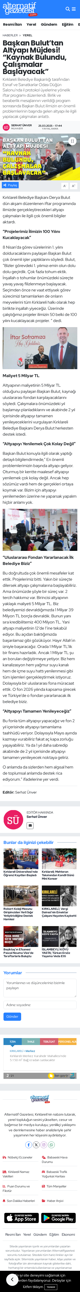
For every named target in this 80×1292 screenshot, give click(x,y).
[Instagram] (43, 1144)
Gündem (49, 24)
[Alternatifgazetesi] (20, 9)
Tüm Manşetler (56, 1186)
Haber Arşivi (55, 1201)
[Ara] (68, 9)
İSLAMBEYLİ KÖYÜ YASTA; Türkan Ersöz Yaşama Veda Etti (56, 953)
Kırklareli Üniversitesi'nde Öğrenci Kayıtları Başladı (20, 873)
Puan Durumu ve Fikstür (16, 1188)
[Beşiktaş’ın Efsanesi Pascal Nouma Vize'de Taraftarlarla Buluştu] (20, 936)
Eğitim (67, 24)
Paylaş (12, 185)
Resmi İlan (12, 24)
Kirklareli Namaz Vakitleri (16, 1174)
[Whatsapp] (51, 1144)
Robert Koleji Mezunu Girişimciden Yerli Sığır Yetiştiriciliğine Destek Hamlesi (18, 914)
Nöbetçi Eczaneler (20, 1157)
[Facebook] (28, 1144)
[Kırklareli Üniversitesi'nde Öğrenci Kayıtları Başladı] (20, 858)
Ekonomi (68, 1234)
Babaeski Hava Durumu (55, 1159)
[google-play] (58, 1218)
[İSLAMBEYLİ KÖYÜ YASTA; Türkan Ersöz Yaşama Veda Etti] (59, 936)
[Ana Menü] (74, 9)
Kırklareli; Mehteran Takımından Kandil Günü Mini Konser (58, 875)
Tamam (51, 1287)
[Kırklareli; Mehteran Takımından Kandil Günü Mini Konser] (59, 858)
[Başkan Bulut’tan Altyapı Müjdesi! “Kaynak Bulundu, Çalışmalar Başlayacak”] (40, 157)
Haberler (10, 35)
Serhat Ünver (37, 817)
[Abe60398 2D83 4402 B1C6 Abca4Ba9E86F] (40, 347)
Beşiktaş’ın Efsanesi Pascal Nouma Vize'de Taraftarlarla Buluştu (18, 953)
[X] (36, 1144)
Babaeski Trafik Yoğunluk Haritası (54, 1174)
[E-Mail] (30, 825)
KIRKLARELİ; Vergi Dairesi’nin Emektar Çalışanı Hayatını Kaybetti (59, 912)
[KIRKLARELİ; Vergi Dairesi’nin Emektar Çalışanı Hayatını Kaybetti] (59, 895)
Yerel (31, 24)
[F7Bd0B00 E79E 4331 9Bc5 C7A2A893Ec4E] (40, 529)
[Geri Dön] (12, 1280)
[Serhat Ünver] (13, 819)
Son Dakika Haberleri (21, 1201)
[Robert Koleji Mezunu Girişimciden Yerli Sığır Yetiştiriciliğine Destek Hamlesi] (20, 895)
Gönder (12, 1016)
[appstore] (21, 1218)
